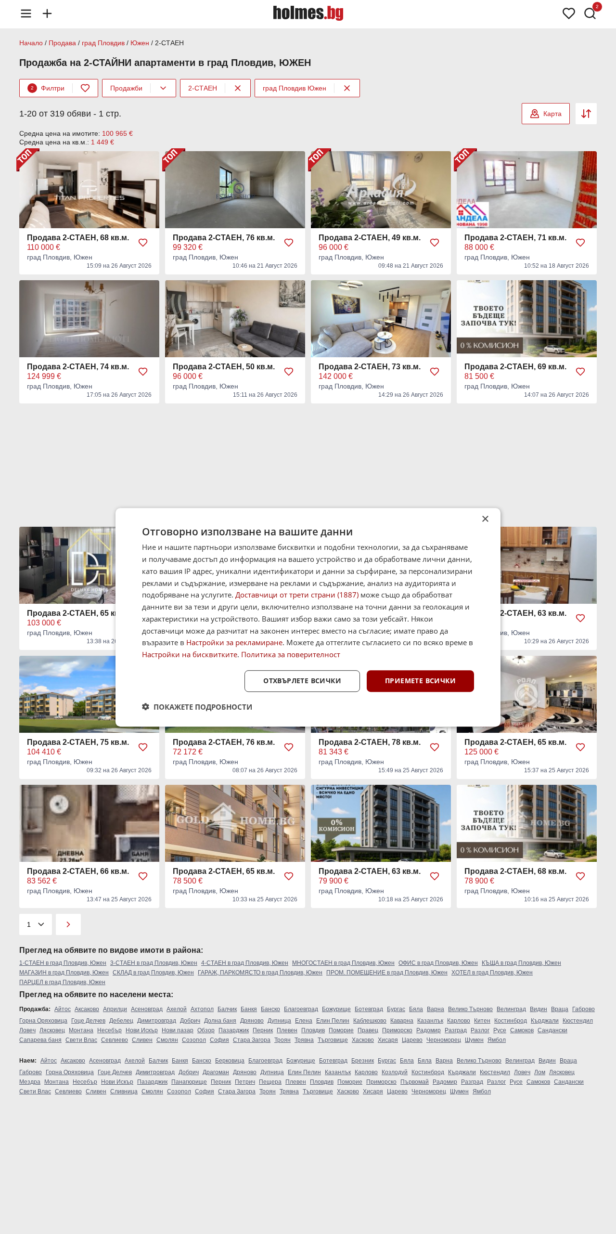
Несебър (109, 1030)
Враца (559, 1009)
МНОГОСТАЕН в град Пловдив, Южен (343, 963)
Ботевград (369, 1009)
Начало (31, 43)
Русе (499, 1030)
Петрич (245, 1082)
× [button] (484, 519)
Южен (139, 43)
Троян (282, 1040)
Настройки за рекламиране (234, 642)
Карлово (458, 1021)
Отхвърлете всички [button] (302, 680)
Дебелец (121, 1021)
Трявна (304, 1040)
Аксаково (87, 1009)
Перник (263, 1030)
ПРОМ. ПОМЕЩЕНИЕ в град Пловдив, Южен (387, 972)
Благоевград (301, 1009)
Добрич (190, 1021)
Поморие (341, 1030)
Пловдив (313, 1030)
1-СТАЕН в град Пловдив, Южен (62, 963)
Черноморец (443, 1040)
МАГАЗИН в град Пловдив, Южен (64, 972)
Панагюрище (189, 1082)
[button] (197, 706)
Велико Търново (470, 1009)
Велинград (511, 1009)
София (219, 1040)
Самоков (522, 1030)
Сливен (142, 1040)
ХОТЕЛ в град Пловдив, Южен (492, 972)
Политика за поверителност (290, 654)
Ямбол (497, 1040)
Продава (62, 43)
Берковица (229, 1061)
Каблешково (369, 1021)
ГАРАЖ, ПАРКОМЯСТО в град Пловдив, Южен (260, 972)
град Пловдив (103, 43)
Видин (538, 1009)
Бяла (416, 1009)
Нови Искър (142, 1030)
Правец (368, 1030)
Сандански (552, 1030)
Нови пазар (177, 1030)
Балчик (227, 1009)
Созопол (194, 1040)
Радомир (428, 1030)
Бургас (396, 1009)
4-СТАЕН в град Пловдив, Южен (244, 963)
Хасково (363, 1040)
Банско (270, 1009)
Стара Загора (251, 1040)
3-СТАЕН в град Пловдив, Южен (153, 963)
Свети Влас (81, 1040)
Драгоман (216, 1072)
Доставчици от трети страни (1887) (297, 594)
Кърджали (545, 1021)
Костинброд (510, 1021)
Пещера (270, 1082)
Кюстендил (578, 1021)
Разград (456, 1030)
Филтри (47, 88)
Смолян (167, 1040)
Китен (482, 1021)
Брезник (362, 1061)
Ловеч (27, 1030)
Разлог (480, 1030)
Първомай (414, 1082)
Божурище (336, 1009)
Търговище (333, 1040)
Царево (412, 1040)
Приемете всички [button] (420, 680)
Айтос (62, 1009)
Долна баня (220, 1021)
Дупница (279, 1021)
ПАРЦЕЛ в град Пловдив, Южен (62, 982)
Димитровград (156, 1021)
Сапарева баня (40, 1040)
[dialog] (308, 617)
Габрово (583, 1009)
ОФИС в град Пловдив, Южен (438, 963)
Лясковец (52, 1030)
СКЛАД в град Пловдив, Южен (153, 972)
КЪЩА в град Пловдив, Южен (521, 963)
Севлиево (114, 1040)
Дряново (252, 1021)
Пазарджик (233, 1030)
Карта (552, 113)
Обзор (206, 1030)
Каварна (401, 1021)
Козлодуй (395, 1072)
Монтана (81, 1030)
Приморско (397, 1030)
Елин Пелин (332, 1021)
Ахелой (177, 1009)
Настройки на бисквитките (189, 654)
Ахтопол (202, 1009)
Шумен (474, 1040)
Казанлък (430, 1021)
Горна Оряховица (43, 1021)
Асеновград (147, 1009)
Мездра (29, 1082)
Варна (435, 1009)
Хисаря (388, 1040)
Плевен (287, 1030)
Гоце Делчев (88, 1021)
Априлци (115, 1009)
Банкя (249, 1009)
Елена (303, 1021)
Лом (539, 1072)
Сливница (124, 1091)
